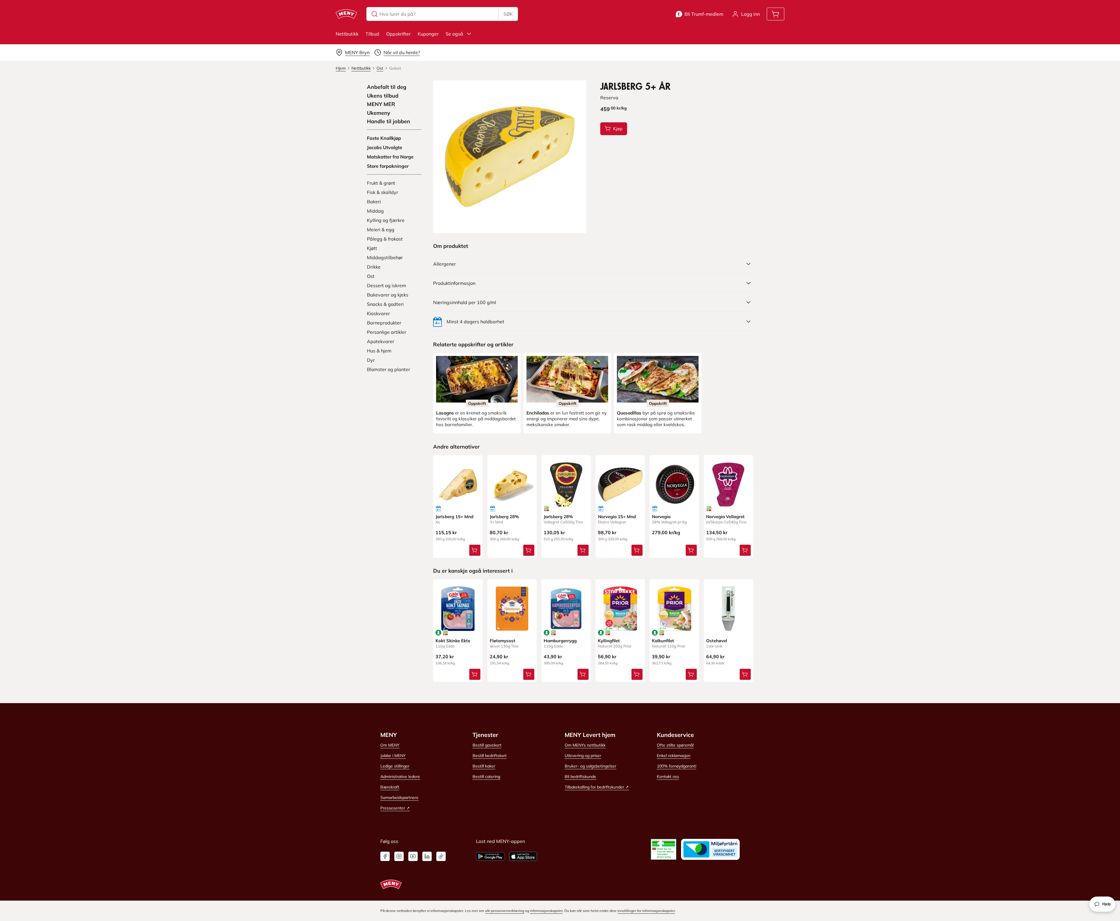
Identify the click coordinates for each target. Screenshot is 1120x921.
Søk (508, 14)
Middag (375, 211)
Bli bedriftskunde (580, 776)
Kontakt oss (668, 776)
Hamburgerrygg (560, 640)
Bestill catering (486, 776)
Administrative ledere (400, 776)
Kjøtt (372, 248)
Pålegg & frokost (385, 239)
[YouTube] (413, 856)
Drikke (374, 267)
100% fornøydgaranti (676, 766)
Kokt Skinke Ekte (452, 640)
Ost (370, 276)
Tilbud (372, 34)
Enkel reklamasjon (673, 755)
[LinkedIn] (427, 856)
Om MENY (390, 745)
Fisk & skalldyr (382, 192)
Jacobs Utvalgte (384, 147)
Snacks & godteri (385, 304)
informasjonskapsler (546, 910)
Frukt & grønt (381, 183)
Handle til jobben (388, 121)
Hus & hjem (379, 351)
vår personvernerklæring (504, 910)
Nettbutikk (347, 34)
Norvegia (661, 516)
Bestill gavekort (487, 745)
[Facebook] (385, 856)
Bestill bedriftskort (490, 755)
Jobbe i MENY (393, 755)
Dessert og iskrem (386, 285)
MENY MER (381, 104)
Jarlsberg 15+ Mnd (454, 516)
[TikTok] (441, 856)
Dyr (371, 360)
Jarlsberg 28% (504, 516)
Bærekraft (389, 787)
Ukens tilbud (382, 96)
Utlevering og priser (583, 755)
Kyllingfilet (609, 640)
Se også (454, 34)
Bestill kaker (484, 766)
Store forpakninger (388, 166)
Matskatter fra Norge (390, 157)
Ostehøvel (716, 640)
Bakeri (374, 201)
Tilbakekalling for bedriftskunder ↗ (597, 787)
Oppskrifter (398, 34)
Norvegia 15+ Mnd (617, 516)
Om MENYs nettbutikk (585, 745)
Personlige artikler (386, 332)
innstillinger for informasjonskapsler (646, 910)
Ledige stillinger (395, 766)
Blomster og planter (388, 369)
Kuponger (428, 34)
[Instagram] (399, 856)
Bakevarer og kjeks (387, 295)
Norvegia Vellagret (725, 516)
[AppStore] (523, 856)
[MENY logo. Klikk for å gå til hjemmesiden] (346, 14)
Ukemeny (378, 113)
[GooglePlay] (490, 856)
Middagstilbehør (385, 257)
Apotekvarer (380, 341)
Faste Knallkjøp (384, 138)
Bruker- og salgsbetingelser (590, 766)
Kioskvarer (378, 313)
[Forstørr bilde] (509, 156)
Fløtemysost (502, 640)
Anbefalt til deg (386, 87)
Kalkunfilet (663, 640)
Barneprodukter (384, 323)
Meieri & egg (380, 229)
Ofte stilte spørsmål (675, 745)
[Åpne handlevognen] (775, 14)
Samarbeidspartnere (399, 797)
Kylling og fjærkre (386, 220)
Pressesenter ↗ (395, 808)
